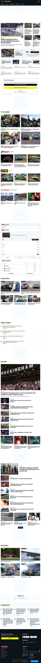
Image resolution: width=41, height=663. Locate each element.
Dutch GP (7, 229)
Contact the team (25, 651)
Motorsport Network (18, 661)
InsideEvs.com (3, 648)
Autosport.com (3, 653)
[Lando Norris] (5, 266)
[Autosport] (5, 190)
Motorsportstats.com (4, 655)
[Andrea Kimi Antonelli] (5, 271)
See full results (30, 273)
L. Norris (7, 265)
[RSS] (25, 92)
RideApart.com (3, 656)
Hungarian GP (8, 260)
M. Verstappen (8, 268)
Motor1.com (3, 650)
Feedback (23, 648)
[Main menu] (2, 1)
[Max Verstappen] (5, 268)
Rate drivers (11, 273)
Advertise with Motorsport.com (27, 649)
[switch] (38, 254)
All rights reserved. (25, 661)
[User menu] (39, 1)
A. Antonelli (8, 270)
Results (38, 242)
